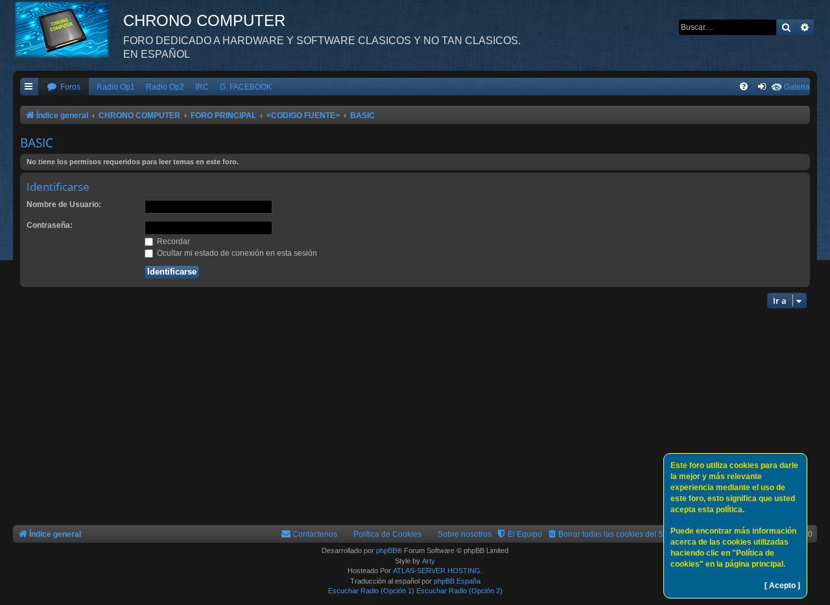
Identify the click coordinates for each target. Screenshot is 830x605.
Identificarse (58, 186)
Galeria (797, 87)
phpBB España (457, 581)
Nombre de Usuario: (64, 204)
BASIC (36, 142)
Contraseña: (50, 225)
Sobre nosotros (465, 534)
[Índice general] (68, 29)
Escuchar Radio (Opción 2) (459, 591)
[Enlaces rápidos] (29, 87)
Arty (428, 561)
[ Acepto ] (782, 585)
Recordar (172, 241)
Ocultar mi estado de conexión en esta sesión (236, 253)
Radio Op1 (116, 87)
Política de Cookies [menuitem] (387, 534)
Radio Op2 (165, 87)
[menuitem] (63, 87)
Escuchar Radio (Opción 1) (371, 591)
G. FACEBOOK (246, 87)
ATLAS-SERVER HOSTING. (437, 570)
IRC (202, 87)
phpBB (386, 550)
